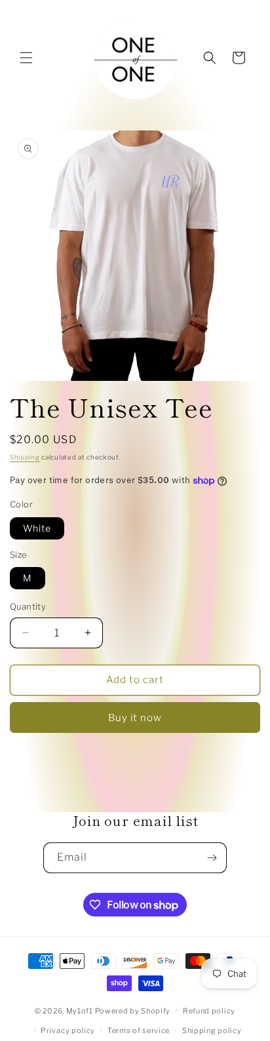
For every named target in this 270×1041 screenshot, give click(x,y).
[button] (26, 57)
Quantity (28, 606)
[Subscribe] (211, 857)
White (37, 528)
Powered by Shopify (133, 1010)
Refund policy (209, 1010)
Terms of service (138, 1030)
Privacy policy (68, 1030)
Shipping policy (212, 1030)
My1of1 (79, 1010)
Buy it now (135, 718)
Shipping (25, 457)
